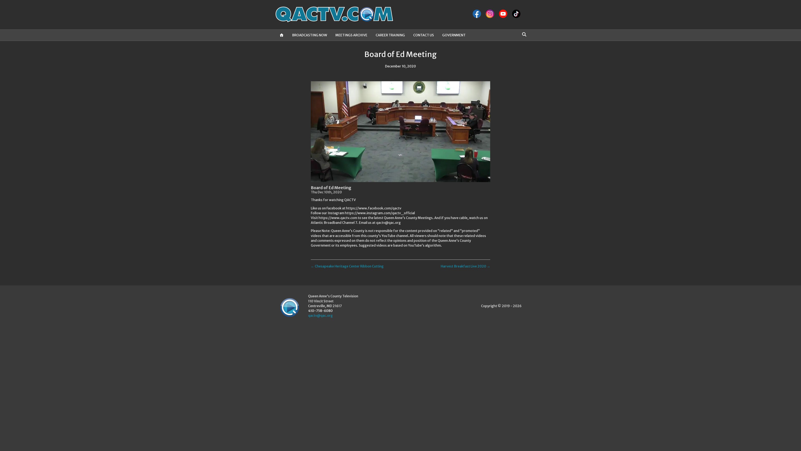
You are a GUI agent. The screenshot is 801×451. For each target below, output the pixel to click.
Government (454, 35)
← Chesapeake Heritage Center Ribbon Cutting (347, 266)
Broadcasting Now (309, 35)
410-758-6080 (320, 311)
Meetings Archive (351, 35)
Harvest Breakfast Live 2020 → (465, 266)
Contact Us (423, 35)
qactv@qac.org (320, 315)
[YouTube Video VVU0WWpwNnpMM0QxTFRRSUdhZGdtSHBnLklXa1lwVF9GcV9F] (400, 131)
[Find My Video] (523, 34)
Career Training (390, 35)
